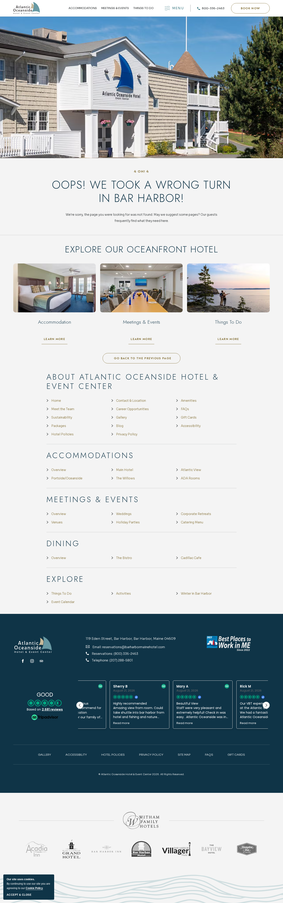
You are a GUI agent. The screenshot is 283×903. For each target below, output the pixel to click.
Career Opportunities (132, 409)
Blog (119, 426)
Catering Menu (192, 522)
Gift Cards (189, 417)
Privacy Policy (126, 434)
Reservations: (103, 654)
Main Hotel (124, 470)
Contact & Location (131, 401)
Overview (58, 470)
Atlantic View (191, 470)
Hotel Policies (62, 434)
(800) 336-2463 (126, 654)
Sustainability (61, 417)
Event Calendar (63, 602)
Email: (96, 647)
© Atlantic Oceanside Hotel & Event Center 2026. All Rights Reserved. (141, 774)
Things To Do (61, 594)
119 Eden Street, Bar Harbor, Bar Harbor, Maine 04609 (131, 638)
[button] (250, 8)
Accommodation (54, 322)
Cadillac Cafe (191, 558)
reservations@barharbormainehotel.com (133, 647)
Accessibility (191, 426)
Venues (57, 522)
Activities (123, 594)
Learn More (55, 340)
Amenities (189, 401)
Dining (63, 543)
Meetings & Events (115, 8)
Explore (65, 579)
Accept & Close (19, 894)
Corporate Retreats (196, 514)
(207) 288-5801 (121, 660)
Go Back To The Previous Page (142, 358)
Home (56, 401)
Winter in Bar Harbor (196, 594)
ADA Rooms (190, 478)
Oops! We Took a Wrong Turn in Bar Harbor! (141, 191)
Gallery (121, 417)
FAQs (185, 409)
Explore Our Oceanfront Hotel (141, 249)
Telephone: (100, 660)
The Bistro (124, 558)
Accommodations (83, 8)
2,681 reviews (52, 709)
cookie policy (34, 888)
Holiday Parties (128, 522)
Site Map (184, 755)
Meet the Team (62, 409)
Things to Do (143, 8)
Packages (58, 426)
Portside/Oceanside (66, 478)
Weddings (124, 514)
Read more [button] (91, 723)
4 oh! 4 (141, 171)
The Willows (125, 478)
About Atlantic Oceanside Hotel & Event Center (132, 381)
